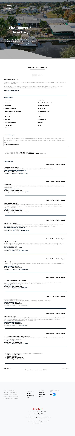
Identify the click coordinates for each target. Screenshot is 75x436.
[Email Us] (54, 394)
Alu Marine (8, 184)
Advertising (51, 5)
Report (63, 164)
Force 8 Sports (9, 262)
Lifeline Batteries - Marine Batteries (15, 280)
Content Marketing (11, 356)
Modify (57, 164)
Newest (60, 5)
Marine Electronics (43, 105)
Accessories (8, 100)
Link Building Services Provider (15, 359)
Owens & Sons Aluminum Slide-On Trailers (18, 336)
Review (52, 164)
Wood (39, 125)
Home (43, 5)
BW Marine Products (11, 223)
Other (45, 412)
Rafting (40, 116)
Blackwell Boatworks (11, 203)
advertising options (33, 153)
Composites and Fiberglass (13, 111)
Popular (67, 5)
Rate (47, 164)
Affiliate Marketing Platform (14, 357)
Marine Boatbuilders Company (14, 299)
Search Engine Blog (35, 414)
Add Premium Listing (41, 67)
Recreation (40, 412)
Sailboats (40, 122)
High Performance (10, 122)
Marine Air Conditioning (44, 103)
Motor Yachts (41, 108)
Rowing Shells (42, 119)
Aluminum (8, 105)
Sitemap (43, 414)
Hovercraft (8, 128)
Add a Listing (31, 67)
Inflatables (41, 100)
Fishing (7, 116)
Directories (8, 114)
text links (22, 152)
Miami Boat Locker (10, 316)
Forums (7, 119)
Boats (34, 412)
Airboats (7, 103)
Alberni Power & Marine (12, 167)
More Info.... (7, 171)
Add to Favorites (17, 171)
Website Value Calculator (13, 354)
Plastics (40, 114)
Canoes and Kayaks (10, 108)
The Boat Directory (9, 79)
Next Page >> (7, 368)
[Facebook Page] (51, 394)
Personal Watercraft (43, 111)
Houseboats (8, 125)
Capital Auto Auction (11, 241)
